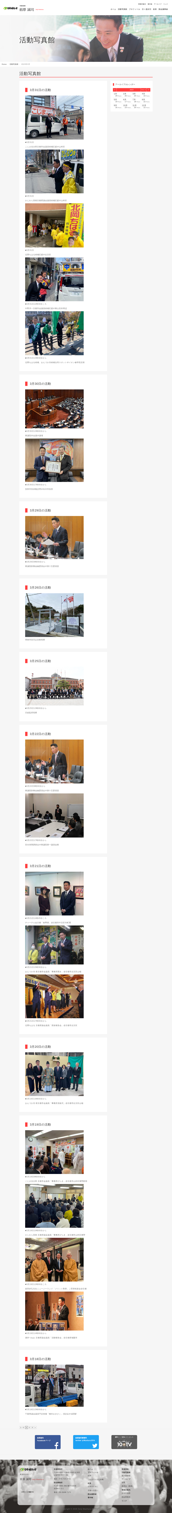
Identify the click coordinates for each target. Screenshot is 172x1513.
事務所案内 (142, 4)
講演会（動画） (128, 1486)
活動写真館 (122, 9)
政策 (155, 9)
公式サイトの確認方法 (27, 1492)
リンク (165, 4)
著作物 (150, 4)
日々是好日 (146, 9)
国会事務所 (126, 1497)
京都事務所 (126, 1493)
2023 (132, 90)
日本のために (93, 1486)
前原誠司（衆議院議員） (31, 7)
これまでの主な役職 (96, 1479)
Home (4, 64)
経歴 (89, 1476)
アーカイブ (158, 4)
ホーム (113, 9)
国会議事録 (163, 9)
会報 (123, 1482)
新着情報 (125, 1469)
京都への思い (93, 1490)
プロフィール (134, 9)
